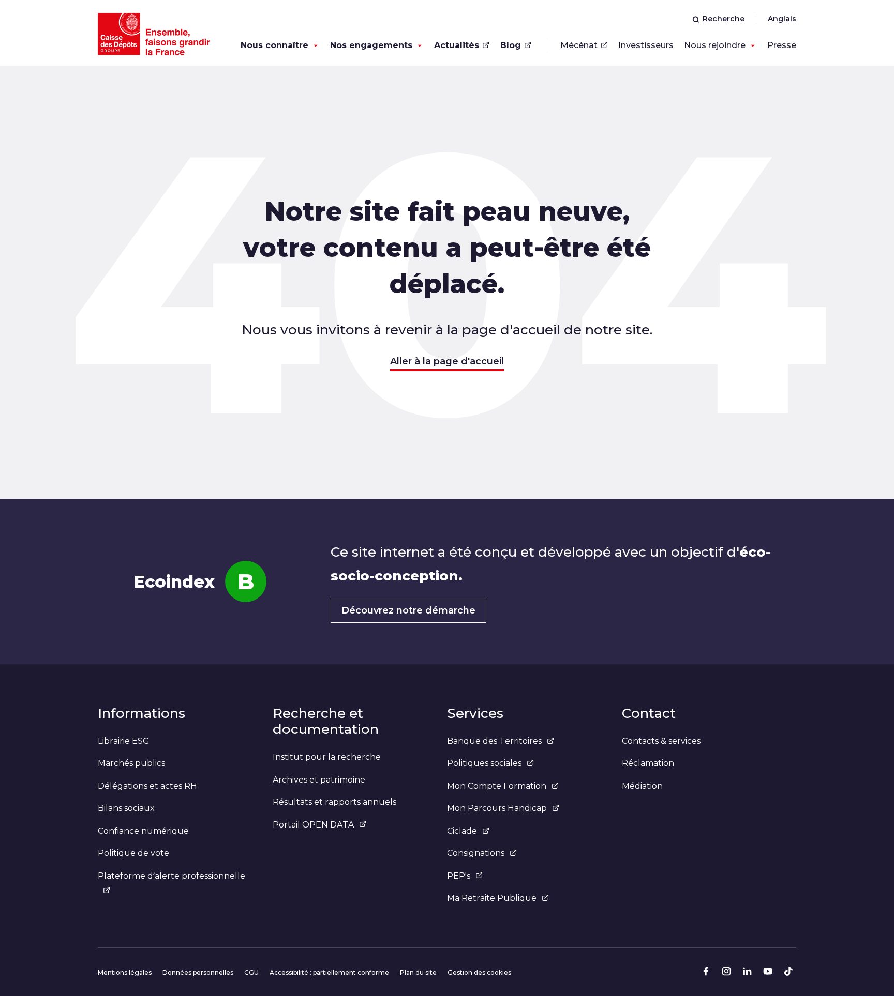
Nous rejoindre (715, 45)
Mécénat (579, 45)
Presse (781, 45)
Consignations (475, 853)
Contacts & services (661, 741)
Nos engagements (371, 45)
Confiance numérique (143, 831)
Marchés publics (131, 763)
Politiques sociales (484, 763)
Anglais (782, 18)
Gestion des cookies (479, 972)
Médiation (642, 786)
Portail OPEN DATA (313, 825)
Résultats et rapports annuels (334, 802)
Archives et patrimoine (319, 780)
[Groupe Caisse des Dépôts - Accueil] (154, 34)
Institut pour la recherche (327, 757)
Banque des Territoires (494, 741)
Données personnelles (197, 972)
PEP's (458, 876)
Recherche (723, 18)
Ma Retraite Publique (492, 898)
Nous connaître (274, 45)
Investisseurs (646, 45)
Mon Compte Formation (496, 786)
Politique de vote (133, 853)
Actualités (456, 45)
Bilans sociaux (126, 808)
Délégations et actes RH (147, 786)
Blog (510, 45)
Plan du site (418, 972)
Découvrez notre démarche (408, 610)
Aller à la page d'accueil (447, 361)
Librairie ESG (124, 741)
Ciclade (462, 831)
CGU (251, 972)
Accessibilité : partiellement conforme (329, 972)
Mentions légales (125, 972)
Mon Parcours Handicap (497, 808)
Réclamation (648, 763)
